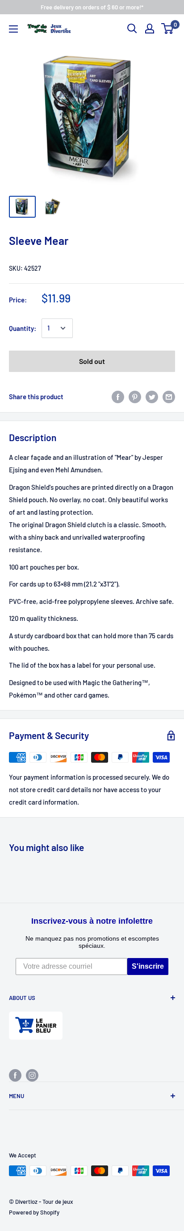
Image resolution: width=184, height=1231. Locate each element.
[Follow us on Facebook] (15, 1075)
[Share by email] (169, 396)
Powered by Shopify (34, 1212)
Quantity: (22, 328)
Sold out (92, 361)
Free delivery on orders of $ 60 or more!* (92, 7)
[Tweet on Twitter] (152, 396)
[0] (167, 28)
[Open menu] (13, 29)
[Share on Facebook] (118, 396)
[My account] (149, 28)
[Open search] (132, 28)
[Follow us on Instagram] (32, 1075)
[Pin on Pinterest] (135, 396)
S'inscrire (148, 966)
